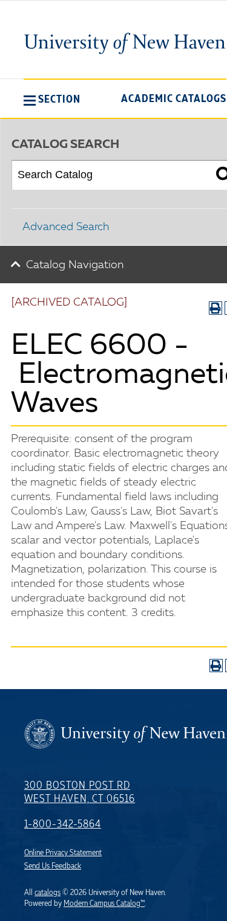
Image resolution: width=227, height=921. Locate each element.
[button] (52, 99)
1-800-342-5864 (62, 824)
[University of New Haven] (125, 43)
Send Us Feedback (52, 866)
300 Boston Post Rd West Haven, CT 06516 (79, 792)
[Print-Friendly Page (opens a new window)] (215, 308)
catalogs (48, 892)
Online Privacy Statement (63, 853)
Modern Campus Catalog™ (104, 903)
